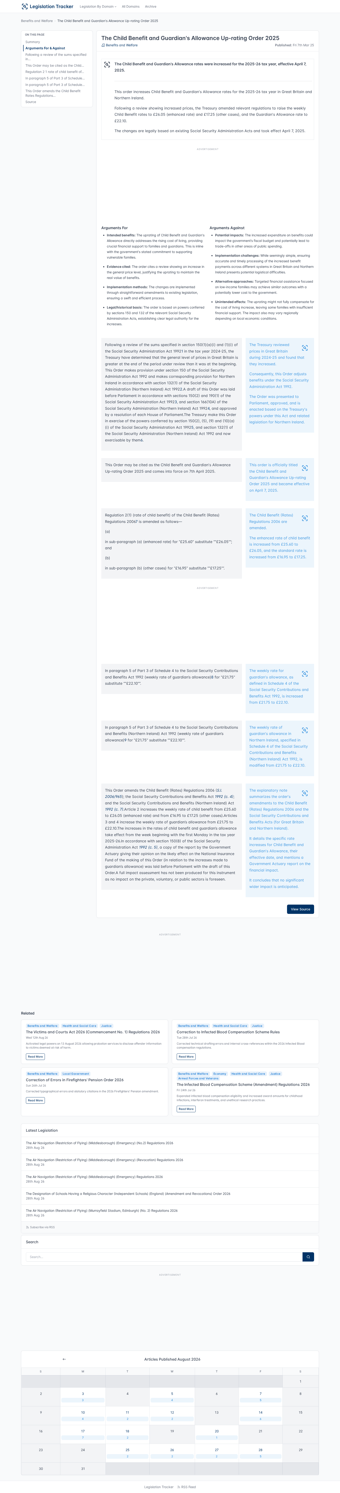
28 (261, 1453)
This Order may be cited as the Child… (54, 65)
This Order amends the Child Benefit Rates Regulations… (52, 93)
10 (83, 1415)
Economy (219, 1073)
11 (127, 1415)
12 (172, 1415)
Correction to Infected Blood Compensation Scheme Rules (228, 1032)
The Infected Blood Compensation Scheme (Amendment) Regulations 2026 (243, 1084)
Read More (35, 1056)
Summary (32, 42)
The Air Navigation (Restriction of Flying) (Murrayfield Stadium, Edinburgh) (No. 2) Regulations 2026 (102, 1213)
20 (217, 1434)
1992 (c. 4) (224, 796)
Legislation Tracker (158, 1487)
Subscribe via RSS (42, 1227)
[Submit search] (308, 1257)
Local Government (76, 1073)
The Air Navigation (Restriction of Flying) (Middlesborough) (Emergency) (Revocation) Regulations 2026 (104, 1162)
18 (127, 1434)
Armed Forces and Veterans (198, 1078)
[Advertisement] (207, 185)
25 (128, 1453)
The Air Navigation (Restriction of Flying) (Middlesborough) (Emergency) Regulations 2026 (94, 1179)
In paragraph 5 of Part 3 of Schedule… (55, 78)
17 (83, 1434)
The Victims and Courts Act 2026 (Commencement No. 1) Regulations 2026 (93, 1032)
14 (261, 1415)
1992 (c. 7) (114, 809)
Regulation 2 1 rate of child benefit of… (54, 72)
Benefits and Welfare (37, 21)
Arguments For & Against (45, 48)
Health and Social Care (79, 1026)
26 (172, 1453)
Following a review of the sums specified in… (56, 57)
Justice (106, 1026)
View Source (300, 909)
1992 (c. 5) (148, 847)
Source (30, 102)
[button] (98, 6)
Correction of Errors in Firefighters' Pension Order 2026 (75, 1080)
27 (217, 1453)
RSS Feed (188, 1487)
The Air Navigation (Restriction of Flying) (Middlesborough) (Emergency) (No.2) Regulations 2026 (99, 1145)
